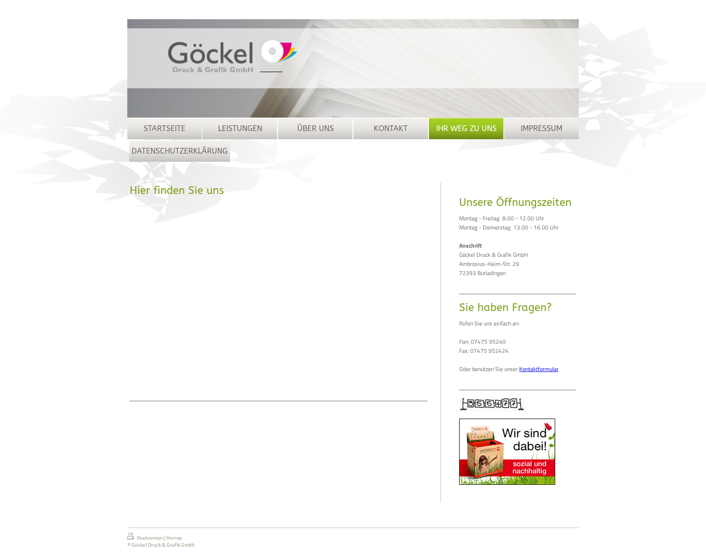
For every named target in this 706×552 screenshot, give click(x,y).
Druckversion (149, 537)
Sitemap (174, 537)
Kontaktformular (538, 368)
